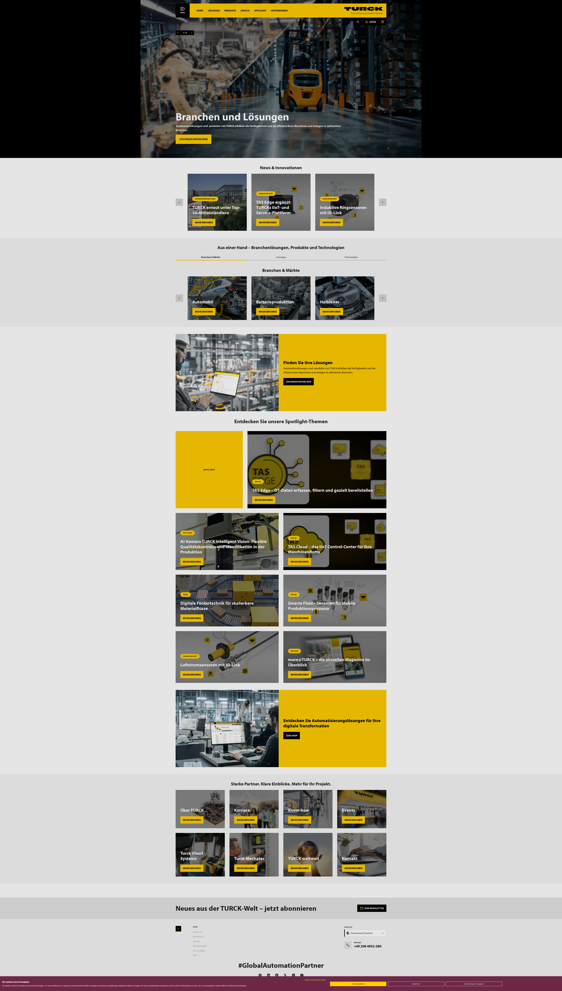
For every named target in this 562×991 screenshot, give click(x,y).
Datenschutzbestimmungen (315, 980)
